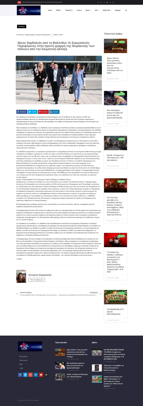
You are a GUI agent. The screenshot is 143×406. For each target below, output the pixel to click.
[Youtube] (107, 2)
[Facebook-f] (98, 2)
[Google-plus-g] (30, 375)
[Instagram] (104, 2)
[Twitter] (101, 2)
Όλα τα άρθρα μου (36, 280)
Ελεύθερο (21, 26)
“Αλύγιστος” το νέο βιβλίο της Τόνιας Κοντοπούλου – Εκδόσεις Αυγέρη (114, 368)
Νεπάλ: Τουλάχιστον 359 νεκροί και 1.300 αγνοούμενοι (115, 157)
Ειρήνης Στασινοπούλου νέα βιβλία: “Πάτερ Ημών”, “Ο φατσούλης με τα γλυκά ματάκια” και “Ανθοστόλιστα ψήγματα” (113, 381)
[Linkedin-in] (113, 2)
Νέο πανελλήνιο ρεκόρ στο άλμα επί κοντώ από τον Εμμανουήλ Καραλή (76, 365)
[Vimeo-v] (110, 2)
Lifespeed (36, 400)
